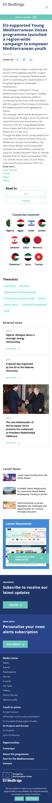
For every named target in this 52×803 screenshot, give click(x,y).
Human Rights (11, 304)
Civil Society (9, 286)
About (6, 180)
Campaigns (9, 748)
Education (24, 286)
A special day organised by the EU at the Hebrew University (20, 367)
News (6, 662)
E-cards (7, 681)
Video (6, 176)
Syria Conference (11, 735)
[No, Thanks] (48, 793)
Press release (10, 169)
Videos (6, 690)
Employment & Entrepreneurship (20, 292)
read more (11, 348)
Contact (7, 763)
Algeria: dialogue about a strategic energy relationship (20, 338)
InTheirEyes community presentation (21, 716)
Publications (9, 672)
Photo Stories (10, 695)
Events (6, 667)
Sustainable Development (34, 304)
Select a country (23, 17)
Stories (7, 676)
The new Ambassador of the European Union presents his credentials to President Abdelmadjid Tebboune (20, 429)
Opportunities (11, 742)
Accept (19, 799)
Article (6, 173)
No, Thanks (32, 799)
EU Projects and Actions (15, 725)
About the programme (16, 754)
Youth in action (12, 707)
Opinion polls (10, 699)
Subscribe (13, 604)
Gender (41, 298)
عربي (26, 193)
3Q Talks (7, 685)
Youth (7, 310)
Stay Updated (13, 644)
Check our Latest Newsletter (25, 558)
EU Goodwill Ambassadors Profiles (20, 721)
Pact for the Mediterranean (18, 758)
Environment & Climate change (19, 298)
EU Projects (8, 730)
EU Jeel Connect (10, 711)
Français (26, 200)
